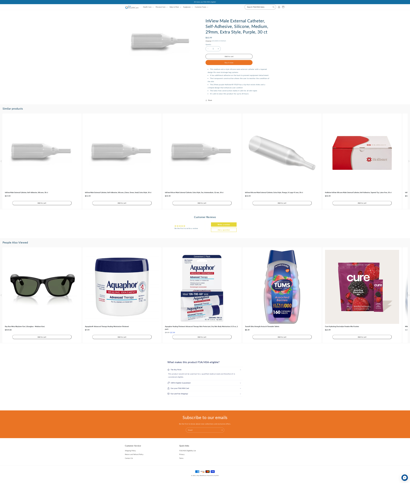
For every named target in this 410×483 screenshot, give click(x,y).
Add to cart (42, 203)
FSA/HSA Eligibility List (187, 451)
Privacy (181, 454)
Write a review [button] (224, 224)
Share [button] (210, 100)
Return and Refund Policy (134, 454)
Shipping (208, 41)
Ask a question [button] (224, 230)
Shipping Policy (130, 451)
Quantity (208, 44)
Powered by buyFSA (213, 475)
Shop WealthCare (201, 475)
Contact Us (129, 458)
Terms (181, 458)
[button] (148, 7)
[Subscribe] (221, 430)
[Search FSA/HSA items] (273, 7)
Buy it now (229, 63)
